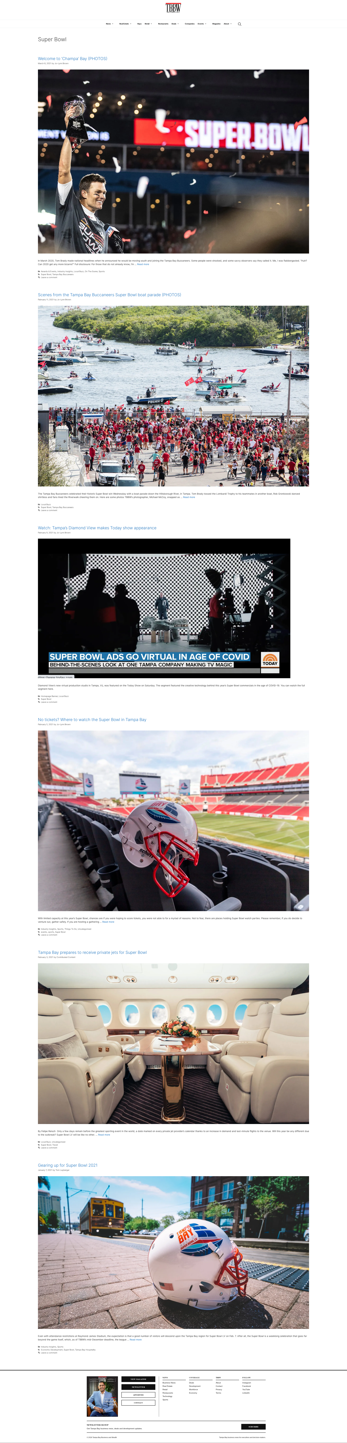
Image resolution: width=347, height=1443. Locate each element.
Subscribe (253, 1426)
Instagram (246, 1383)
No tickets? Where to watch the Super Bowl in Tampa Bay (92, 719)
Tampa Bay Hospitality (85, 1350)
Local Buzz (79, 271)
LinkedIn (246, 1393)
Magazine (216, 24)
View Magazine (138, 1379)
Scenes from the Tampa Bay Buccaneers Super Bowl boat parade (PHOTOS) (109, 294)
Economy (193, 1393)
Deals (174, 24)
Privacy (219, 1389)
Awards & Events (48, 271)
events (44, 932)
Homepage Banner (49, 696)
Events (201, 24)
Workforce (193, 1389)
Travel (55, 1145)
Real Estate (124, 24)
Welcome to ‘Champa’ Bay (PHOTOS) (72, 58)
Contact (138, 1402)
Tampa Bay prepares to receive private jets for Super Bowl (92, 952)
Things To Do (71, 929)
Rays (139, 24)
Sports (102, 271)
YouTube (246, 1389)
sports (51, 932)
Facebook (246, 1386)
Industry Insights (65, 271)
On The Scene (91, 271)
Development (194, 1386)
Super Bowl (46, 274)
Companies (190, 24)
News (108, 24)
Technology (167, 1396)
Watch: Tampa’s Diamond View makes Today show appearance (97, 527)
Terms (218, 1393)
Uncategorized (84, 929)
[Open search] (239, 24)
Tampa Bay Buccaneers (63, 274)
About (226, 24)
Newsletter (138, 1387)
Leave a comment (49, 277)
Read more (143, 264)
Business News (169, 1383)
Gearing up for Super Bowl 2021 (67, 1165)
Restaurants (163, 24)
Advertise (138, 1395)
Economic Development (52, 1350)
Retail (147, 24)
